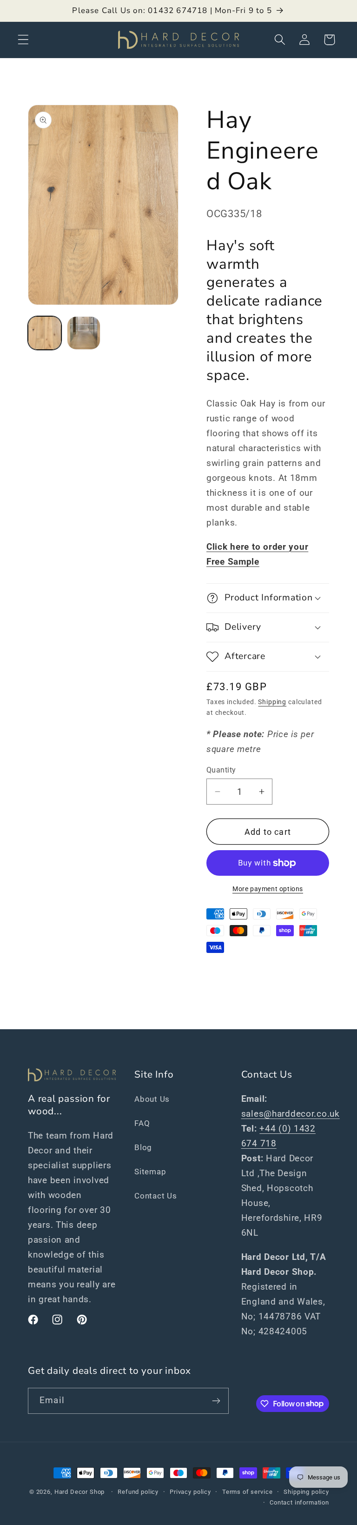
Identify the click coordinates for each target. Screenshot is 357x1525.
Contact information (299, 1502)
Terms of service (247, 1491)
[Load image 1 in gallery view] (44, 333)
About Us (152, 1099)
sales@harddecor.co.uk (290, 1113)
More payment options (267, 889)
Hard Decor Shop (79, 1491)
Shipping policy (306, 1491)
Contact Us (155, 1195)
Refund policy (138, 1491)
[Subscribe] (216, 1401)
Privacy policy (190, 1491)
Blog (143, 1147)
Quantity (221, 770)
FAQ (142, 1123)
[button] (23, 39)
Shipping (272, 702)
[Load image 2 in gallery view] (83, 333)
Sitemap (150, 1171)
